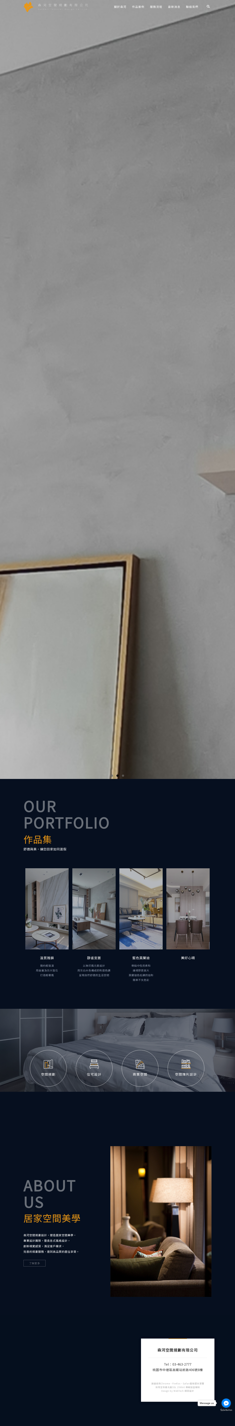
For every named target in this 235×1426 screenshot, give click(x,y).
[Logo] (56, 7)
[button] (208, 7)
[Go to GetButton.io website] (226, 1410)
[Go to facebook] (226, 1403)
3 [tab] (123, 1423)
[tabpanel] (117, 713)
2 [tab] (117, 1423)
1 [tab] (112, 1423)
